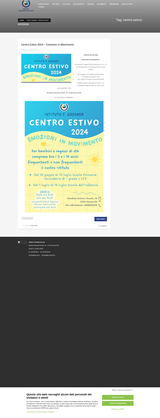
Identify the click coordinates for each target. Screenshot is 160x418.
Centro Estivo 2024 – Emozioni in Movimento (47, 44)
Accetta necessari (118, 403)
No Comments (103, 226)
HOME (32, 225)
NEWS (35, 225)
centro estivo (28, 218)
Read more (101, 219)
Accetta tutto (117, 397)
